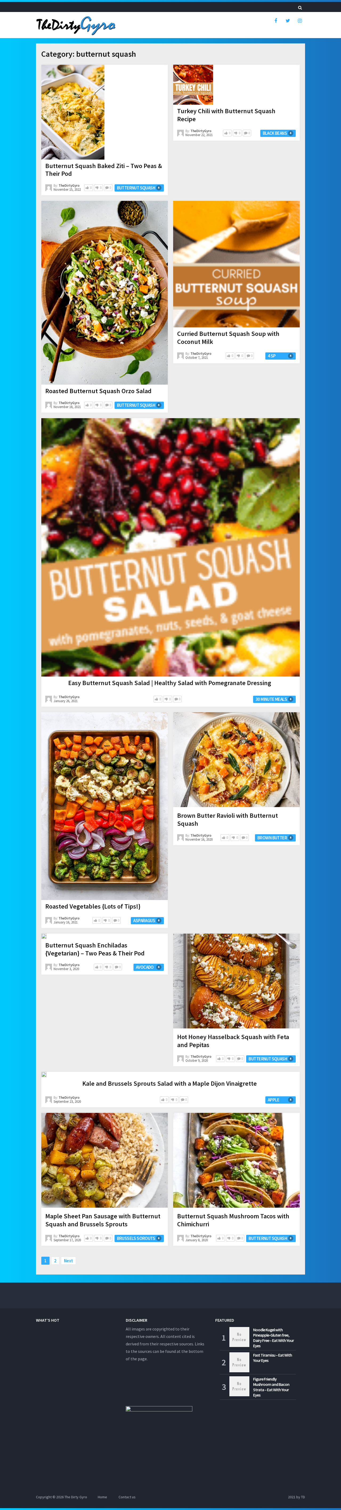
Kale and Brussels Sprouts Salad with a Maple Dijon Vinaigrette (169, 1083)
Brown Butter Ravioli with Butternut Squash (227, 819)
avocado (145, 967)
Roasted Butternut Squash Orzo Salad (98, 391)
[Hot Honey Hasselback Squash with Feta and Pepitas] (236, 982)
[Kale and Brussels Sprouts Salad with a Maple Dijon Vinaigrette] (44, 1074)
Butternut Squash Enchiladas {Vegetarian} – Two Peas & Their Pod (95, 949)
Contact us (127, 1497)
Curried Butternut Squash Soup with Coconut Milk (228, 337)
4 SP (272, 356)
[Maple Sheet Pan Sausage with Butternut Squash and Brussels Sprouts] (104, 1161)
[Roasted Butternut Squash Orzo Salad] (104, 293)
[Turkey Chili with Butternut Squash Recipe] (193, 85)
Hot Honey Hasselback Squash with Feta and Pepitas (233, 1041)
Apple (273, 1100)
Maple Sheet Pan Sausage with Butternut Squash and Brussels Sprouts (102, 1220)
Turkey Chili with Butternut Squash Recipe (226, 115)
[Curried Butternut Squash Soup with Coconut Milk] (236, 264)
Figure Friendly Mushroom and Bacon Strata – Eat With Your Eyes (271, 1387)
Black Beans (275, 133)
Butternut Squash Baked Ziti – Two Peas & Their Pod (103, 170)
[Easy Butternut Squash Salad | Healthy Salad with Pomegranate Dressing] (170, 547)
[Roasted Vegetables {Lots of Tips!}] (104, 806)
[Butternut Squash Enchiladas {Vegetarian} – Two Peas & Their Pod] (44, 936)
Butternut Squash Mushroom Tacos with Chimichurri (233, 1220)
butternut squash (136, 188)
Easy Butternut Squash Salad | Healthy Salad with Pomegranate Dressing (169, 683)
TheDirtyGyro (69, 185)
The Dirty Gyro (75, 1497)
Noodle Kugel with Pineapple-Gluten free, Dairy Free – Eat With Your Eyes (273, 1337)
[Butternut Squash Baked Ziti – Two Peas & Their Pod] (72, 112)
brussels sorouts (136, 1238)
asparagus (144, 920)
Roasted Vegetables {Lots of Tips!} (92, 906)
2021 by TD (296, 1497)
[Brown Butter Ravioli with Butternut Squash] (236, 760)
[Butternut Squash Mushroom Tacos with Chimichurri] (236, 1161)
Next (68, 1261)
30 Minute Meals (271, 699)
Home (102, 1497)
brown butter (272, 838)
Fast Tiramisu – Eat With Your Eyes (272, 1357)
